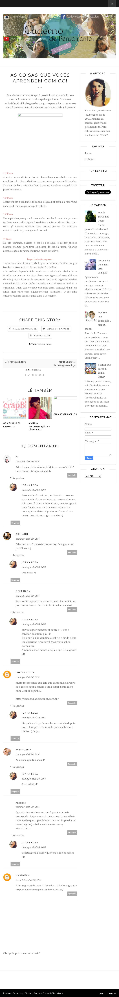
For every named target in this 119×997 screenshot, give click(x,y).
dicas (48, 343)
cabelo (41, 343)
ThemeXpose (57, 993)
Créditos (90, 159)
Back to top (107, 993)
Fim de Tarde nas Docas (103, 216)
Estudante (23, 749)
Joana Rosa (33, 369)
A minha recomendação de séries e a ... (39, 426)
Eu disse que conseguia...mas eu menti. (98, 320)
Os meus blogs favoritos (11, 425)
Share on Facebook (25, 329)
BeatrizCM (23, 591)
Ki (17, 456)
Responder (72, 475)
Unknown (23, 875)
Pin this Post (42, 335)
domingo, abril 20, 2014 (27, 461)
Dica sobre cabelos (65, 414)
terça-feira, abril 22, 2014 (28, 880)
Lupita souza (25, 672)
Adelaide (22, 533)
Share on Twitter (58, 329)
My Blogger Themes (23, 993)
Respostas (18, 478)
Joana (88, 153)
